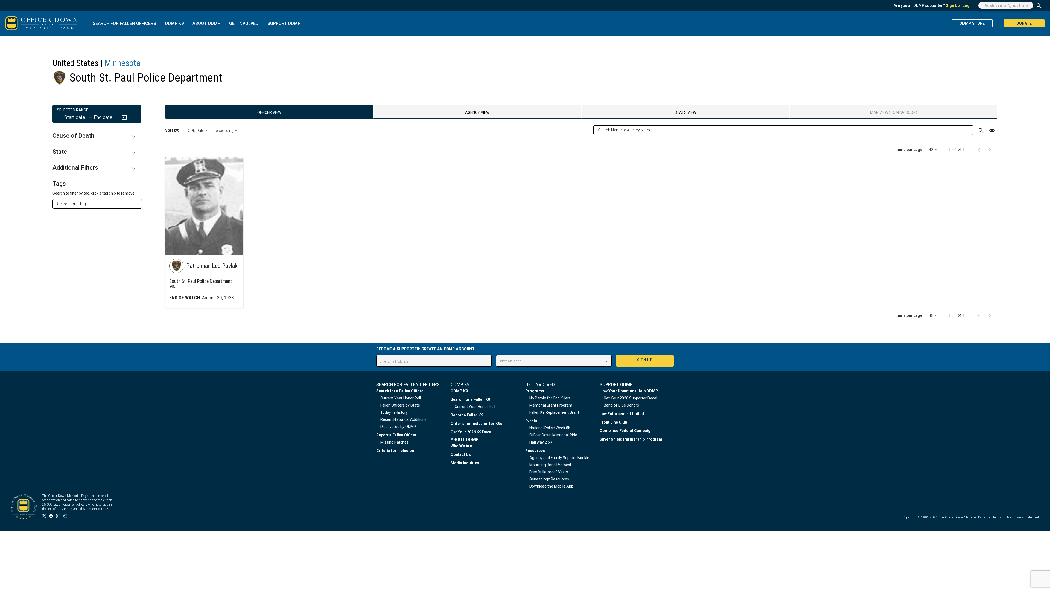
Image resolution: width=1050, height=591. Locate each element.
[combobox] (99, 203)
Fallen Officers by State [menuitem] (400, 405)
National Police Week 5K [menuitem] (549, 428)
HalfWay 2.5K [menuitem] (540, 442)
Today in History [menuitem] (394, 412)
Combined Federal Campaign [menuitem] (626, 430)
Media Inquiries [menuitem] (465, 463)
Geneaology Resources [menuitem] (549, 479)
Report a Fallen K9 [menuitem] (467, 415)
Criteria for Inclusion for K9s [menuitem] (476, 423)
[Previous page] (978, 149)
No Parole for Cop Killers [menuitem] (550, 398)
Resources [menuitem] (535, 450)
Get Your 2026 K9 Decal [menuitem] (471, 432)
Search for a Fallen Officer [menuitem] (399, 391)
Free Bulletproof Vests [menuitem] (548, 472)
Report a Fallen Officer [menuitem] (396, 435)
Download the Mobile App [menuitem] (551, 486)
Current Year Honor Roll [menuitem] (400, 398)
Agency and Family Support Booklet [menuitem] (560, 458)
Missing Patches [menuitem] (394, 442)
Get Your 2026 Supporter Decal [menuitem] (630, 398)
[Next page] (989, 149)
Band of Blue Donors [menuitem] (621, 405)
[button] (96, 135)
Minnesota (122, 63)
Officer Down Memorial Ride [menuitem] (553, 435)
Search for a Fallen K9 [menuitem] (470, 399)
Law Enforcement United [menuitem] (622, 414)
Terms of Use (1002, 517)
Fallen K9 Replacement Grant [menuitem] (554, 412)
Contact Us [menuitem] (461, 454)
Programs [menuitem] (534, 391)
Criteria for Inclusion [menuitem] (395, 450)
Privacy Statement (1026, 517)
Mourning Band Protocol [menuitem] (550, 465)
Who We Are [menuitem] (461, 446)
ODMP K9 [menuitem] (459, 391)
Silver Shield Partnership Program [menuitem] (631, 439)
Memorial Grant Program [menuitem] (550, 405)
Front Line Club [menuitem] (613, 422)
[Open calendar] (124, 117)
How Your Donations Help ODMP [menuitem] (629, 391)
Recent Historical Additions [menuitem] (403, 419)
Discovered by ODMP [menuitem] (398, 426)
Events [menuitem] (531, 421)
